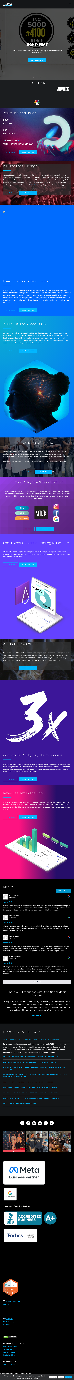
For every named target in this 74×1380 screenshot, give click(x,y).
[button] (70, 4)
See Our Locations (10, 1364)
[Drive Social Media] (8, 4)
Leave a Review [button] (37, 1016)
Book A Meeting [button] (37, 59)
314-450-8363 (9, 1352)
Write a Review (64, 891)
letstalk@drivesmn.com (12, 1355)
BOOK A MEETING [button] (28, 152)
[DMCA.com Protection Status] (10, 1337)
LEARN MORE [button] (10, 152)
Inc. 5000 (34, 185)
